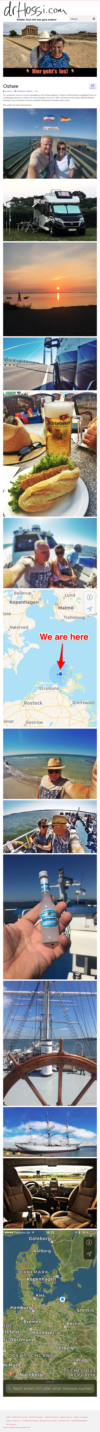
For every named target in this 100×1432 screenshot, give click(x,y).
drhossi (9, 91)
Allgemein (30, 91)
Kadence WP (26, 1427)
